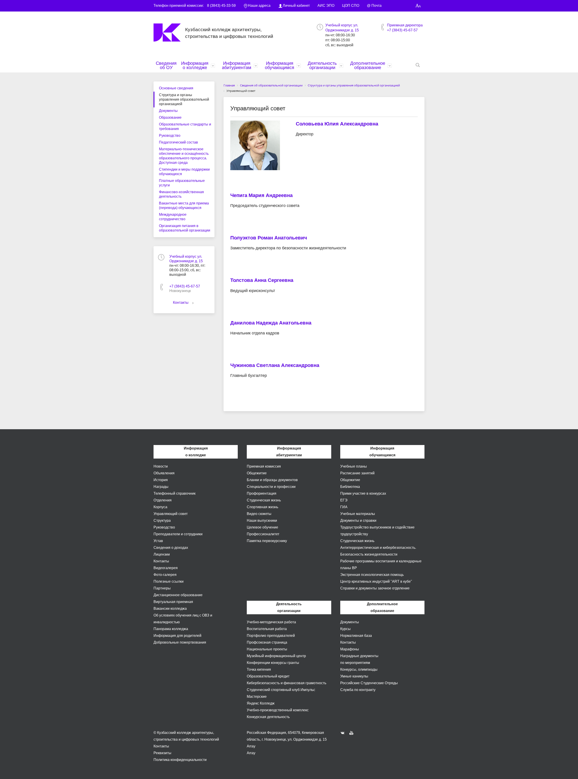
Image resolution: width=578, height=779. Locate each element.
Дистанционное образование (178, 595)
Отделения (163, 500)
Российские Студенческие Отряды (369, 683)
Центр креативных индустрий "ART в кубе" (376, 581)
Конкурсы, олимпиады (359, 669)
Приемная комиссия (264, 466)
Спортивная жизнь (262, 507)
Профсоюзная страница (267, 642)
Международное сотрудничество (172, 217)
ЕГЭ (343, 500)
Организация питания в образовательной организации (184, 228)
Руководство (169, 135)
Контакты (181, 302)
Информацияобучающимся (279, 65)
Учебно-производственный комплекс (278, 710)
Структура (162, 520)
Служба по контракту (357, 690)
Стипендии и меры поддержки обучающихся (184, 171)
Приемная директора (405, 25)
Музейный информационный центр (276, 656)
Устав (158, 541)
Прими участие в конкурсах (363, 493)
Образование (170, 117)
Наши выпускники (262, 520)
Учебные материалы (357, 514)
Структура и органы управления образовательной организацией (184, 99)
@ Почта (374, 5)
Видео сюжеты (259, 514)
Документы (168, 111)
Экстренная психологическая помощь (372, 575)
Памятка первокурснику (267, 541)
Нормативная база (356, 636)
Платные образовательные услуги (182, 183)
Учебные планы (353, 466)
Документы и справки (358, 520)
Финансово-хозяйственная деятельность (181, 194)
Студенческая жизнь (264, 500)
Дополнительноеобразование (367, 65)
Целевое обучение (262, 527)
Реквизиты (162, 753)
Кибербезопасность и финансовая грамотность (286, 683)
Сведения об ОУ (166, 65)
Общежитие (257, 473)
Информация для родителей (177, 636)
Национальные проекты (267, 649)
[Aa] (418, 6)
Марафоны (349, 649)
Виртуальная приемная (173, 602)
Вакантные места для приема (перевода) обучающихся (184, 205)
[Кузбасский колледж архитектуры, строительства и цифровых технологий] (169, 32)
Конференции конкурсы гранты (273, 663)
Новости (161, 466)
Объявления (164, 473)
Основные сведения (176, 88)
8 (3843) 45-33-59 (221, 5)
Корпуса (160, 507)
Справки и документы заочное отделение (375, 588)
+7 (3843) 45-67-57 (402, 30)
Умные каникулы (354, 676)
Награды (161, 487)
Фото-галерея (165, 575)
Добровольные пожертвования (180, 642)
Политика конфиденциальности (180, 760)
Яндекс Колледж (261, 703)
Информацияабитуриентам (236, 65)
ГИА (343, 507)
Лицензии (162, 554)
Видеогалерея (166, 568)
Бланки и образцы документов (272, 480)
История (161, 480)
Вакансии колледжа (170, 608)
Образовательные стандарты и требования (185, 126)
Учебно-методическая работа (271, 622)
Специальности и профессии (271, 487)
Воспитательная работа (267, 629)
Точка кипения (259, 669)
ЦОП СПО (350, 5)
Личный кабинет (296, 5)
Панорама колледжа (171, 629)
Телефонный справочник (175, 493)
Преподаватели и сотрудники (178, 534)
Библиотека (350, 487)
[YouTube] (352, 732)
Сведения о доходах (171, 547)
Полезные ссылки (169, 581)
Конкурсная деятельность (268, 717)
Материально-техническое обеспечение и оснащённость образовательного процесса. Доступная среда (184, 156)
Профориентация (261, 493)
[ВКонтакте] (343, 732)
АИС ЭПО (325, 5)
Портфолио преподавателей (271, 636)
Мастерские (257, 696)
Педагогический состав (178, 142)
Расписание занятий (357, 473)
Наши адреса (259, 5)
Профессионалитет (263, 534)
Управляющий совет (171, 514)
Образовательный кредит (268, 676)
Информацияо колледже (194, 65)
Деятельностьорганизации (322, 65)
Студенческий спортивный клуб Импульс (281, 690)
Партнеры (162, 588)
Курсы (345, 629)
